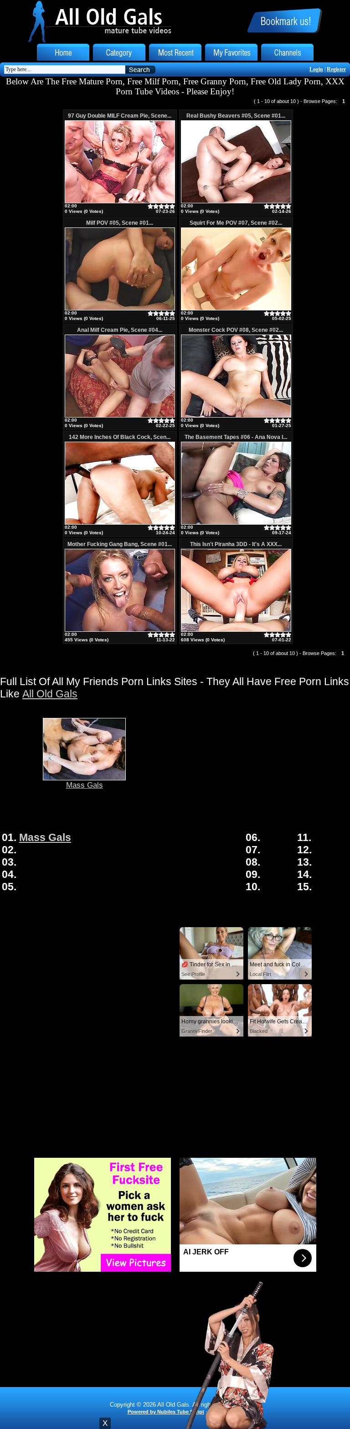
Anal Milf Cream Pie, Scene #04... (119, 330)
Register (336, 69)
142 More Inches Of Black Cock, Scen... (119, 437)
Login (316, 69)
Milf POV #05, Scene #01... (119, 223)
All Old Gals (49, 694)
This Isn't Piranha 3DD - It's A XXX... (236, 544)
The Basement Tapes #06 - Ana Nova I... (236, 437)
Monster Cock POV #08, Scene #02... (236, 330)
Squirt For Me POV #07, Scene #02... (236, 223)
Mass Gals (84, 784)
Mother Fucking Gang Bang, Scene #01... (119, 544)
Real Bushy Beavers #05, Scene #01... (235, 116)
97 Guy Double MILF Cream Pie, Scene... (119, 116)
